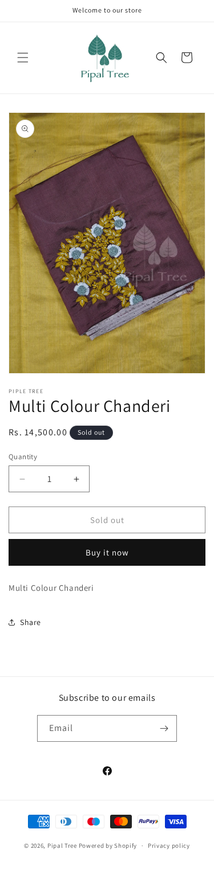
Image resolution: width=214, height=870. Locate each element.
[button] (22, 57)
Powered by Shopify (108, 845)
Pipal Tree (62, 845)
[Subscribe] (163, 728)
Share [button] (30, 622)
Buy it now (107, 552)
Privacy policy (169, 845)
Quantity (23, 456)
